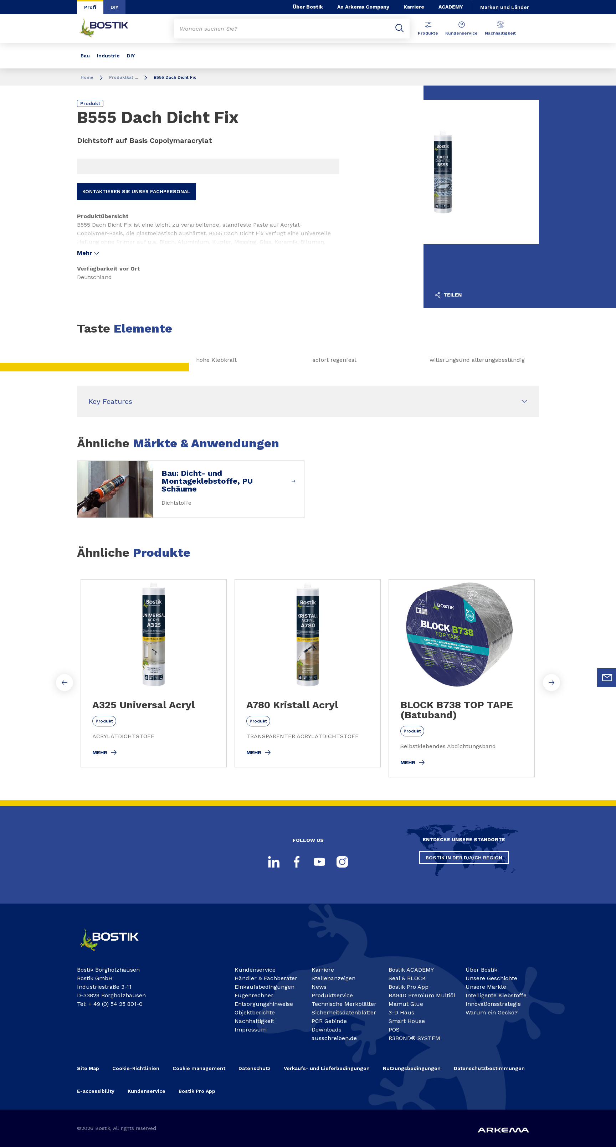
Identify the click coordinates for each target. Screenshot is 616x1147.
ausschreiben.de (334, 1038)
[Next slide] (551, 682)
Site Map (88, 1068)
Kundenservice (461, 33)
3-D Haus (401, 1012)
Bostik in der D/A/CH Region (464, 857)
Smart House (407, 1021)
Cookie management (199, 1068)
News (319, 986)
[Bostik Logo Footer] (115, 954)
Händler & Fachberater (266, 978)
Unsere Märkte (486, 986)
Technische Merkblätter (344, 1004)
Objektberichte (255, 1012)
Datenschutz (254, 1068)
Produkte (428, 33)
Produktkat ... (123, 77)
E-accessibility (95, 1091)
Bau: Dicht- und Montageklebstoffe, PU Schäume (207, 481)
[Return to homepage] (109, 28)
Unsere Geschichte (491, 978)
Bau (85, 55)
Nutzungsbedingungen (412, 1068)
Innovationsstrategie (493, 1004)
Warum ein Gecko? (492, 1012)
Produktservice (332, 995)
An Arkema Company (363, 7)
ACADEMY (450, 7)
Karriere (414, 7)
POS (394, 1029)
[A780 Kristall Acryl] (307, 673)
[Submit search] (400, 28)
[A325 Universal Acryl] (153, 673)
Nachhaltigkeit (500, 33)
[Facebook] (296, 862)
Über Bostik (308, 7)
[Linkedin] (273, 862)
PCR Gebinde (329, 1021)
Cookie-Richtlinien (135, 1068)
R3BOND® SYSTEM (414, 1038)
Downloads (327, 1029)
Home (87, 77)
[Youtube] (319, 862)
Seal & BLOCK (407, 978)
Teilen (452, 295)
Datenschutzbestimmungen (489, 1068)
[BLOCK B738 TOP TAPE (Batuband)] (461, 678)
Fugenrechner (254, 995)
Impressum (251, 1029)
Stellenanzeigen (333, 978)
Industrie (108, 55)
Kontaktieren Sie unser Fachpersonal (136, 191)
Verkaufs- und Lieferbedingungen (327, 1068)
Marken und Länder (504, 7)
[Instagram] (342, 862)
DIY (114, 7)
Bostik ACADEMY (411, 969)
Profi (90, 7)
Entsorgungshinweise (264, 1004)
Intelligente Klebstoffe (496, 995)
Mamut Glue (406, 1004)
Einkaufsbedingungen (264, 986)
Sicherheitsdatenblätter (344, 1012)
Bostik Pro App (408, 986)
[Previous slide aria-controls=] (64, 682)
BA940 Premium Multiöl (422, 995)
